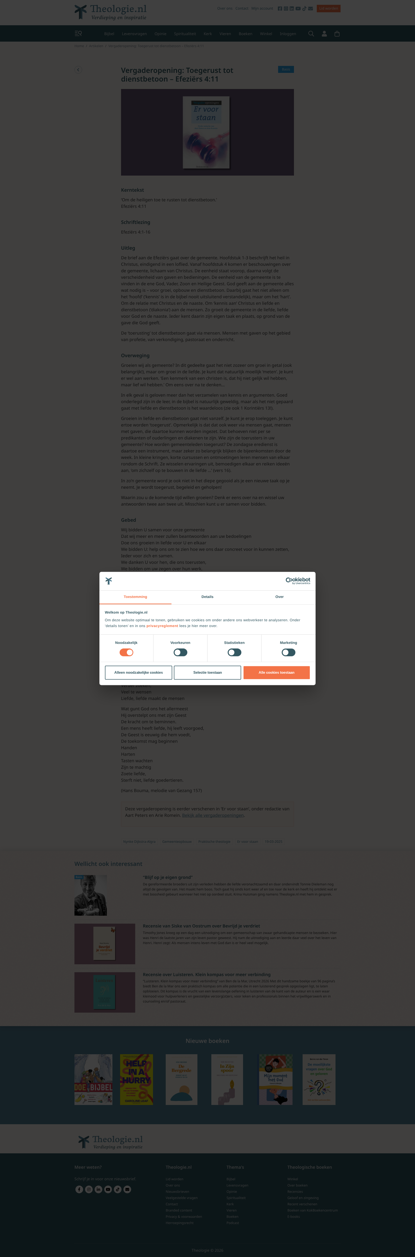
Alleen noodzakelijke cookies (138, 672)
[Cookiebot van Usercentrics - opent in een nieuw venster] (289, 581)
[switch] (180, 652)
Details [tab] (207, 597)
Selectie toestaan (207, 672)
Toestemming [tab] (135, 597)
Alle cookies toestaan (276, 672)
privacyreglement (162, 626)
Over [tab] (279, 597)
